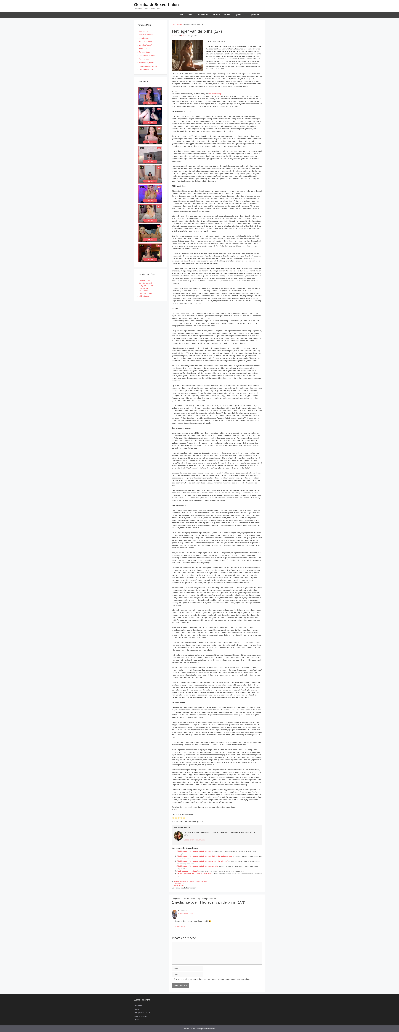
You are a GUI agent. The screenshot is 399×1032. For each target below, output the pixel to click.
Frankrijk (191, 881)
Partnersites (216, 15)
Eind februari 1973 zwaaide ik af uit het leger (194, 851)
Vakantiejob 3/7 (179, 883)
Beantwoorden (180, 926)
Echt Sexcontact (145, 283)
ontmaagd (204, 881)
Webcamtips (144, 291)
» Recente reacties (144, 42)
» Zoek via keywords (145, 63)
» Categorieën (142, 31)
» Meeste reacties (144, 38)
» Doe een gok (143, 59)
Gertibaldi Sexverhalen (156, 4)
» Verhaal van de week (146, 56)
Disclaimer (138, 1006)
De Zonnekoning (215, 94)
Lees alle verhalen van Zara (194, 840)
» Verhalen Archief (144, 45)
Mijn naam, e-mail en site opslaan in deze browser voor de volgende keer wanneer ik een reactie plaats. (212, 979)
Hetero (179, 24)
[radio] (173, 818)
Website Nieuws (140, 1016)
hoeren (197, 881)
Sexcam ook (144, 288)
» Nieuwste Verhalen (145, 34)
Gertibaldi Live (144, 280)
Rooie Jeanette (179, 885)
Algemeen (238, 15)
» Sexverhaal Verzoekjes (147, 66)
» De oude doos (143, 52)
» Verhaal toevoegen (145, 70)
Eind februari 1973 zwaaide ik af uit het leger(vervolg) (197, 866)
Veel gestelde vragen (142, 1013)
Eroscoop (190, 15)
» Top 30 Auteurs (143, 49)
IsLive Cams (144, 296)
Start (181, 15)
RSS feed (137, 1020)
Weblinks (227, 15)
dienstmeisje (178, 881)
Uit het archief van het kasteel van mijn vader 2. (195, 874)
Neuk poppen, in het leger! (187, 871)
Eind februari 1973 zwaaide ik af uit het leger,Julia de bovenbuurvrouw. (204, 856)
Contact (137, 1009)
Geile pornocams (145, 294)
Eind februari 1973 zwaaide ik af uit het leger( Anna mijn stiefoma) (202, 861)
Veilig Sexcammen (146, 286)
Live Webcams (203, 15)
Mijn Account (254, 15)
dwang (185, 881)
